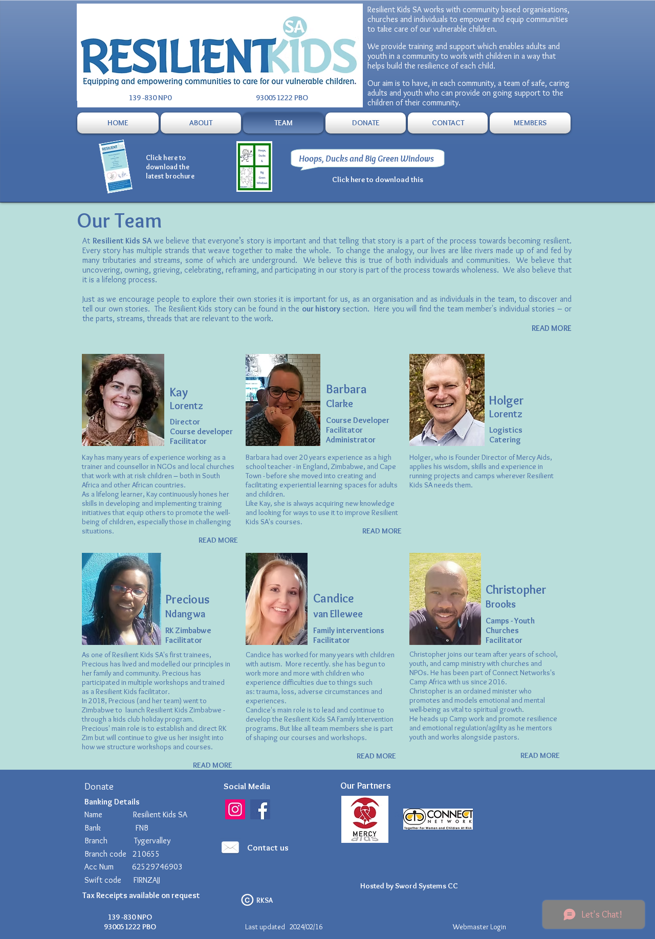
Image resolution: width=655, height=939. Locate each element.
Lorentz (187, 405)
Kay (179, 392)
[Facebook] (260, 809)
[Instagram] (235, 809)
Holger (506, 400)
